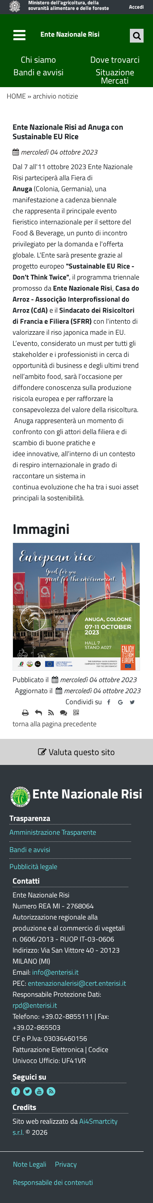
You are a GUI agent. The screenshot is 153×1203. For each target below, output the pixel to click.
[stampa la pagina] (25, 712)
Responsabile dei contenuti (53, 1182)
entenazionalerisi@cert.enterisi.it (77, 983)
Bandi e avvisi (38, 72)
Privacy (66, 1164)
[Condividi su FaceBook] (108, 702)
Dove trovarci (115, 60)
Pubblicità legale (33, 866)
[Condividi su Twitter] (132, 702)
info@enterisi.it (55, 972)
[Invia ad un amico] (38, 712)
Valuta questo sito (81, 752)
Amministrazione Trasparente (52, 832)
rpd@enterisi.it (35, 1005)
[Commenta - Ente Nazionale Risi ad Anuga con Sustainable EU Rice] (63, 712)
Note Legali (29, 1164)
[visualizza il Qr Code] (76, 712)
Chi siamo (38, 60)
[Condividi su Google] (120, 702)
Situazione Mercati (115, 76)
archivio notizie (55, 96)
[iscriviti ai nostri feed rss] (51, 712)
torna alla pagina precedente (55, 723)
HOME (16, 96)
